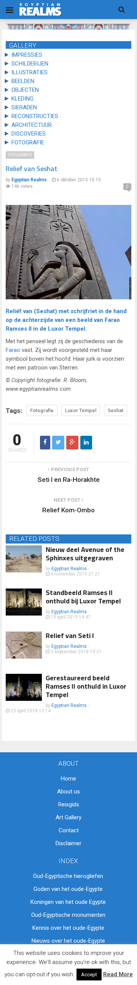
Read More (118, 974)
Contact (69, 830)
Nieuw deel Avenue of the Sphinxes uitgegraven (85, 553)
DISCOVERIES (28, 133)
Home (68, 778)
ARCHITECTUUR (31, 125)
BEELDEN (22, 81)
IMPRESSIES (26, 54)
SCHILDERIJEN (29, 63)
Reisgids (68, 804)
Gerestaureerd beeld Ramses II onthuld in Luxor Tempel (86, 686)
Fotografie (20, 155)
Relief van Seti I (70, 635)
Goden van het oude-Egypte (68, 889)
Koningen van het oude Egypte (68, 902)
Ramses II (19, 328)
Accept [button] (89, 974)
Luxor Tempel (66, 328)
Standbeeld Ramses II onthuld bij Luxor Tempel (83, 596)
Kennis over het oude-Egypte (68, 927)
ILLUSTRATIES (29, 72)
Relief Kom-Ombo (68, 510)
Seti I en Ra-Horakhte (69, 479)
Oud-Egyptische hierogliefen (68, 876)
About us (68, 791)
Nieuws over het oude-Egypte (68, 940)
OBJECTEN (25, 89)
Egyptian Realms (69, 568)
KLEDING (22, 98)
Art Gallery (68, 817)
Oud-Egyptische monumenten (68, 914)
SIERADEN (24, 107)
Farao (112, 320)
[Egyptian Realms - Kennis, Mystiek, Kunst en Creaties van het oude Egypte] (40, 9)
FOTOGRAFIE (27, 142)
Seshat (45, 311)
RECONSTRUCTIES (34, 116)
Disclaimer (68, 843)
